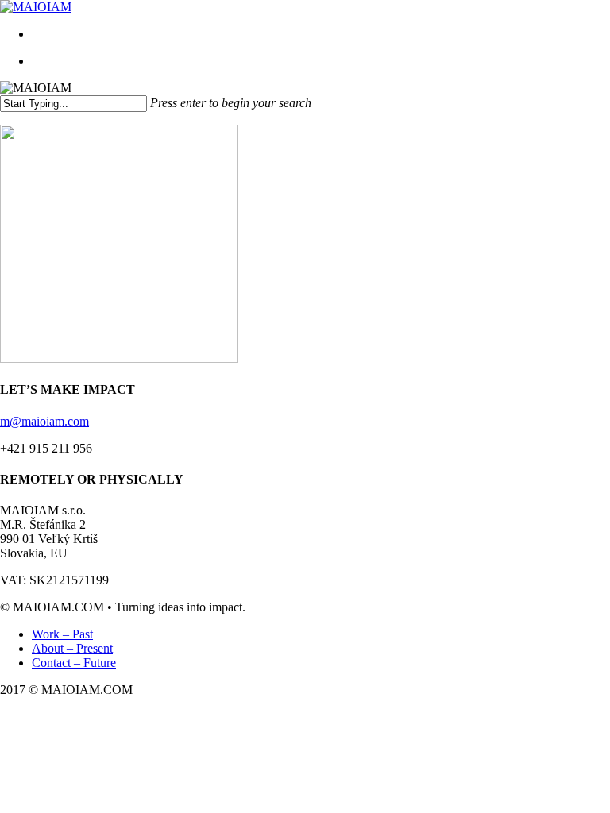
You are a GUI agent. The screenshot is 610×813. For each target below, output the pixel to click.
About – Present (72, 648)
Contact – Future (74, 662)
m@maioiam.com (44, 421)
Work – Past (62, 634)
